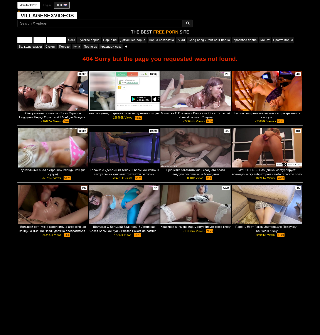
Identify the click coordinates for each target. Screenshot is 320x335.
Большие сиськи (30, 46)
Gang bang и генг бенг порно (209, 40)
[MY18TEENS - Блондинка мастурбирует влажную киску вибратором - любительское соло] (267, 148)
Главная (25, 40)
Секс (71, 40)
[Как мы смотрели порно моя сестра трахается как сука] (267, 91)
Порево (64, 46)
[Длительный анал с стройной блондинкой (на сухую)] (53, 148)
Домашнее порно (132, 40)
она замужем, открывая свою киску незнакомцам (124, 113)
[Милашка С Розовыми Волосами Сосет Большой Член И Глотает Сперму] (195, 91)
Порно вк (90, 46)
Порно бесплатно (161, 40)
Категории (56, 40)
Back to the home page (160, 66)
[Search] (188, 23)
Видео (40, 40)
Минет (264, 40)
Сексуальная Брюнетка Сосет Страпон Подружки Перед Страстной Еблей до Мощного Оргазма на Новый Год (53, 117)
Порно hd (110, 40)
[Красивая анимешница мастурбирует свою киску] (195, 204)
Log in (47, 5)
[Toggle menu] (18, 11)
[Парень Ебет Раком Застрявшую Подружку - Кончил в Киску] (267, 204)
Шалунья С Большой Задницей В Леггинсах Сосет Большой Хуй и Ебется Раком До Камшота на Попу (124, 231)
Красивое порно (245, 40)
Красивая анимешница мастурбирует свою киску (196, 226)
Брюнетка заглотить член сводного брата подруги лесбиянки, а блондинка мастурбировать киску (195, 174)
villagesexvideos (47, 15)
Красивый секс (110, 46)
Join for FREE (28, 5)
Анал (181, 40)
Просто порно (283, 40)
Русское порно (89, 40)
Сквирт (50, 46)
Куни (76, 46)
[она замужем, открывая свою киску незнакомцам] (124, 91)
